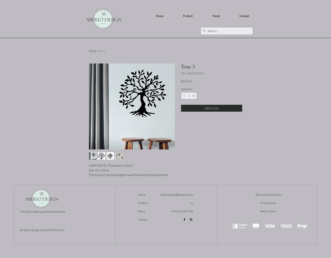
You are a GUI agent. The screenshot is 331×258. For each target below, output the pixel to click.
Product (143, 203)
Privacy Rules (268, 203)
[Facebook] (184, 219)
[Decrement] (184, 96)
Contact (143, 219)
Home (92, 51)
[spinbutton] (189, 96)
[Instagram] (191, 219)
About (141, 211)
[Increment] (194, 96)
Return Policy (268, 211)
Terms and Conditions (268, 194)
